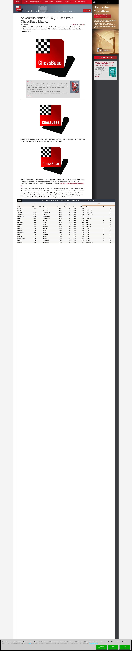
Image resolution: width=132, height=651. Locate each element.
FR (73, 11)
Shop (18, 2)
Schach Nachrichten (36, 10)
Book (33, 204)
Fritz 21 (29, 81)
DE (68, 11)
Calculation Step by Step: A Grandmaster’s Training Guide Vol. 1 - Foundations (104, 64)
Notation (66, 204)
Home (26, 2)
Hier (30, 643)
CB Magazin (49, 2)
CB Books (59, 2)
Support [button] (68, 2)
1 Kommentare (81, 24)
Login (107, 2)
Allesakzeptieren (124, 647)
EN (70, 11)
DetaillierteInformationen (101, 647)
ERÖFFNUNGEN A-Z (36, 2)
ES (71, 11)
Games (98, 204)
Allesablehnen (113, 647)
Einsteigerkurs (80, 2)
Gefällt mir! (74, 24)
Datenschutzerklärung (93, 643)
